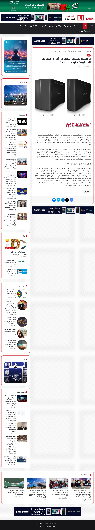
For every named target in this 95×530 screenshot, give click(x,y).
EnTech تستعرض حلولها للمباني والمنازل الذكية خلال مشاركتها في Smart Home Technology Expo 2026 (59, 493)
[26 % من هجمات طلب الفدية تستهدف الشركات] (22, 261)
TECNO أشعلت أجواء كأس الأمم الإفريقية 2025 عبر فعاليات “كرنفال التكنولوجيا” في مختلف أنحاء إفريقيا (10, 401)
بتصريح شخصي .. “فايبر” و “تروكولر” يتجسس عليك (11, 271)
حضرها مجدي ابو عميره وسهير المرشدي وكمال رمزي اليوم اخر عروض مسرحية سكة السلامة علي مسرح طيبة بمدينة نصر (10, 307)
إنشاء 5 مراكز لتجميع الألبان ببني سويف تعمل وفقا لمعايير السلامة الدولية (10, 459)
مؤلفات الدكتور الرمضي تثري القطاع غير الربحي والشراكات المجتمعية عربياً (16, 101)
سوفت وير (59, 26)
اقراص (86, 191)
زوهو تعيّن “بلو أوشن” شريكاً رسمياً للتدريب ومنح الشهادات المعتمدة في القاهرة (10, 205)
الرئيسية (90, 26)
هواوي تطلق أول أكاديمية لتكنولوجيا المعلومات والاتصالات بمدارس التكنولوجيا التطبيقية (10, 133)
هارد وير (51, 26)
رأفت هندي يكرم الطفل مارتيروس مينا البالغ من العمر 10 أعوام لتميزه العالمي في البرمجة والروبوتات (10, 219)
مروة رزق (87, 67)
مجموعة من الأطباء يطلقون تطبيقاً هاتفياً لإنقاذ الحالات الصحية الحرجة (10, 343)
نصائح (46, 26)
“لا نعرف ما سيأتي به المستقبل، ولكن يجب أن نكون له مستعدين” (11, 292)
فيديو (32, 26)
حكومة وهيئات (68, 26)
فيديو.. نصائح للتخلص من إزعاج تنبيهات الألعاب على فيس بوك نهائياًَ (17, 378)
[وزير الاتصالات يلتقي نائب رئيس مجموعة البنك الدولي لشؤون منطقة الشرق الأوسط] (22, 426)
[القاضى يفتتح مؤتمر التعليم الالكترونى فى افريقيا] (22, 333)
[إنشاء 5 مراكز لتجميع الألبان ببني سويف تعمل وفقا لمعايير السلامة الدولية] (22, 459)
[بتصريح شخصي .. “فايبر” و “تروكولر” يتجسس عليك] (22, 271)
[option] (15, 95)
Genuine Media (24, 26)
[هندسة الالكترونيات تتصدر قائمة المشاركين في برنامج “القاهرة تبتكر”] (22, 322)
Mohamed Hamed (50, 527)
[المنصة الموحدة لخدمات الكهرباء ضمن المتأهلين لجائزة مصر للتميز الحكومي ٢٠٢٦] (22, 191)
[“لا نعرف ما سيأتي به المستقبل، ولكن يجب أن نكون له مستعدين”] (22, 294)
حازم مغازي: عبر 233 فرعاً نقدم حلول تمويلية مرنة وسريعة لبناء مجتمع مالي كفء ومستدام (10, 163)
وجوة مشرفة (39, 26)
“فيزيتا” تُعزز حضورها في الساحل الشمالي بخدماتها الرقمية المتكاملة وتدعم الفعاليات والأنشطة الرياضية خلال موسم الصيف (82, 494)
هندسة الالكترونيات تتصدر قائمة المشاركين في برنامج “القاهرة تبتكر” (10, 320)
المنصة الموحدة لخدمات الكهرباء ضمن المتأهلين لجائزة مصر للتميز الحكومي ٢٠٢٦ (11, 192)
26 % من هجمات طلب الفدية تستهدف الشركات (10, 262)
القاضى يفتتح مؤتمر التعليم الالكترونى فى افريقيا (10, 331)
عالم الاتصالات (78, 26)
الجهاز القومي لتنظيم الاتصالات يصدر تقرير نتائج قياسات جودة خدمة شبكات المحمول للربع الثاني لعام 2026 (10, 148)
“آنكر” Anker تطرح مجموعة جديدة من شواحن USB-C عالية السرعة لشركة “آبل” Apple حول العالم (10, 414)
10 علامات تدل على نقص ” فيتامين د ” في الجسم (18, 253)
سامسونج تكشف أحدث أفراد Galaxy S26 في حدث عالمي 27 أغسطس (10, 122)
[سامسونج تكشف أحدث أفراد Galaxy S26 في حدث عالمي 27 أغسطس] (22, 121)
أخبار (85, 26)
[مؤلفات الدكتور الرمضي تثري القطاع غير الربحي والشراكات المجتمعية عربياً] (14, 483)
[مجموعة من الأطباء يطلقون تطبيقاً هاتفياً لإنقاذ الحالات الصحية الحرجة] (22, 345)
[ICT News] (79, 18)
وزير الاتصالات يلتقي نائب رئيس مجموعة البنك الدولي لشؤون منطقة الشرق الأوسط (10, 427)
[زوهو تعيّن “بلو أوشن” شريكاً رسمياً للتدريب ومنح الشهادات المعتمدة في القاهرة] (22, 203)
